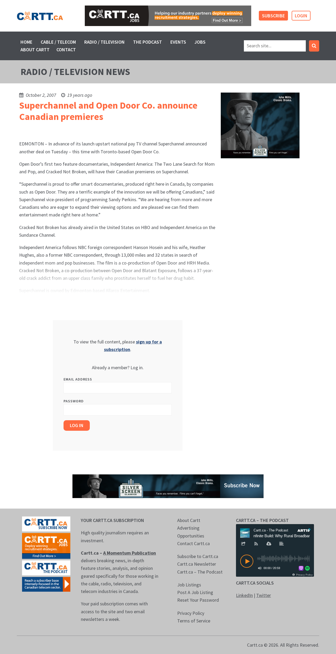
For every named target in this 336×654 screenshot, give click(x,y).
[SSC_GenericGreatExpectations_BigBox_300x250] (260, 125)
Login (301, 16)
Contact (66, 50)
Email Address (78, 379)
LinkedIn (244, 595)
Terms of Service (193, 621)
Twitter (263, 595)
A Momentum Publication (129, 553)
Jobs (200, 42)
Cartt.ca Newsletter (196, 564)
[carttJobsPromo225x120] (46, 545)
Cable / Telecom (58, 42)
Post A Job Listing (195, 592)
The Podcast (147, 42)
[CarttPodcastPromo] (46, 567)
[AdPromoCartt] (46, 584)
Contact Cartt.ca (193, 543)
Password (74, 401)
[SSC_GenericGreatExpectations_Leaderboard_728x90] (168, 486)
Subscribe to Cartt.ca (197, 556)
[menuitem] (26, 42)
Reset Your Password (198, 600)
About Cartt (35, 50)
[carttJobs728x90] (168, 16)
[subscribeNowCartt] (46, 523)
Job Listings (189, 585)
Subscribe (273, 16)
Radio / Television (104, 42)
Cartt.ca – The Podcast (200, 572)
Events (178, 42)
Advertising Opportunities (190, 532)
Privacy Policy (190, 613)
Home (26, 42)
